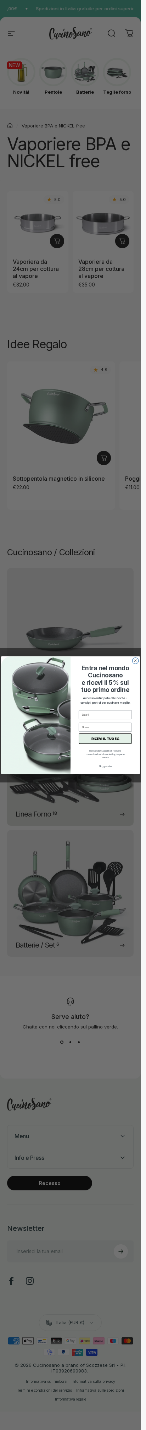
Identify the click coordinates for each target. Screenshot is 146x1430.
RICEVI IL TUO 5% (105, 738)
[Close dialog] (135, 660)
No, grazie (105, 766)
